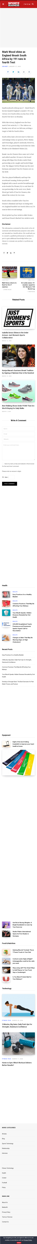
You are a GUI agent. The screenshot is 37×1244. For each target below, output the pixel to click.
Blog (3, 1138)
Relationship (5, 1148)
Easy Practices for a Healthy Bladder (22, 596)
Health (15, 591)
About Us (5, 1202)
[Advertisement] (18, 27)
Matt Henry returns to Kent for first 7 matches (9, 285)
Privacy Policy (6, 1212)
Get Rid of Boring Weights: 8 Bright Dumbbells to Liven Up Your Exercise (22, 925)
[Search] (32, 4)
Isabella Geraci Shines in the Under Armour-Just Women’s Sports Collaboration (15, 335)
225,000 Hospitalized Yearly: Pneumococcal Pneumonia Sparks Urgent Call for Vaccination (22, 627)
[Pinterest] (14, 252)
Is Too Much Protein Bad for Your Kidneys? (22, 978)
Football (4, 1182)
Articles (4, 1134)
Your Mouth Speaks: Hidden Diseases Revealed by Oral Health (22, 615)
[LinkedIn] (19, 72)
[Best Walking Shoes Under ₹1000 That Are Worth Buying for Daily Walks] (18, 391)
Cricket (5, 66)
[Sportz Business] (14, 4)
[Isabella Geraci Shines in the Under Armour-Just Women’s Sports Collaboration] (18, 318)
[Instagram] (29, 72)
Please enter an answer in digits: (11, 471)
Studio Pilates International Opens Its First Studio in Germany (22, 934)
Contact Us (5, 1222)
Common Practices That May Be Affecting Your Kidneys (23, 605)
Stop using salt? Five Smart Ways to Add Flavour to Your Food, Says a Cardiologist (24, 970)
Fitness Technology (8, 1168)
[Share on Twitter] (13, 72)
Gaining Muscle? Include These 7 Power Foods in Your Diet (23, 951)
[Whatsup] (24, 72)
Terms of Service (7, 1217)
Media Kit (5, 1207)
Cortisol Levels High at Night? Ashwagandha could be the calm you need (23, 961)
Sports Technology (7, 1143)
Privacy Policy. (28, 1240)
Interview (5, 1153)
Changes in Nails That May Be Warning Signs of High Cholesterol (23, 640)
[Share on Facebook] (8, 72)
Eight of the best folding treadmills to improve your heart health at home (23, 744)
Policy (4, 1187)
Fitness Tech (6, 1020)
